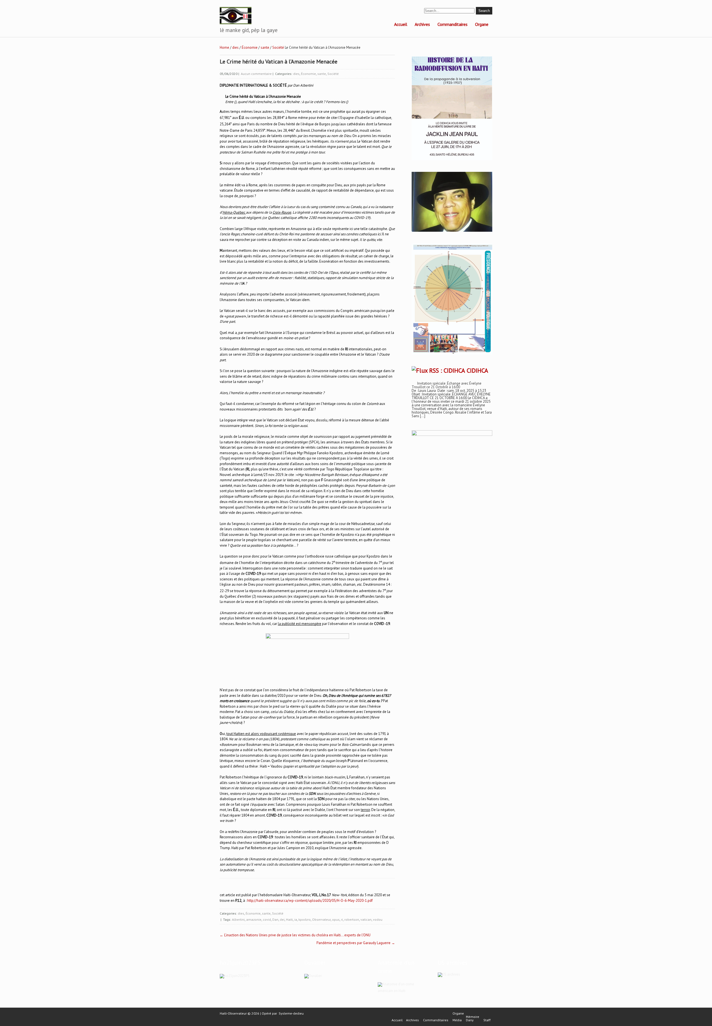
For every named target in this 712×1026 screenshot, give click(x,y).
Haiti (289, 919)
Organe (481, 24)
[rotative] (452, 354)
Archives (422, 24)
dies (235, 47)
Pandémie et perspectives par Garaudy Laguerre (356, 942)
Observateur (321, 919)
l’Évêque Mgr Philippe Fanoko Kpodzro (313, 453)
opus (336, 919)
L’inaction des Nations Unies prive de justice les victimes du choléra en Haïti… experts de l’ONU (295, 935)
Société (278, 47)
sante (265, 47)
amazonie (253, 919)
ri (342, 919)
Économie (250, 47)
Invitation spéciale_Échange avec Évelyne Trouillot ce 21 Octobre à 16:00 (446, 385)
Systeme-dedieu (291, 1013)
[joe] (452, 230)
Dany (470, 1020)
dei (282, 919)
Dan (275, 919)
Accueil (400, 24)
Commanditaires (452, 24)
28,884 (278, 117)
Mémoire (472, 1016)
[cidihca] (452, 160)
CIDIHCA (477, 370)
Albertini (238, 919)
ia (295, 919)
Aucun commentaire (256, 74)
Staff (487, 1020)
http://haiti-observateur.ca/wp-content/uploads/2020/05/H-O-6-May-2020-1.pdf (310, 900)
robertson (351, 919)
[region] (452, 497)
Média (457, 1020)
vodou (377, 919)
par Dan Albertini (300, 85)
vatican (366, 919)
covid (267, 919)
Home (224, 47)
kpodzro (304, 919)
